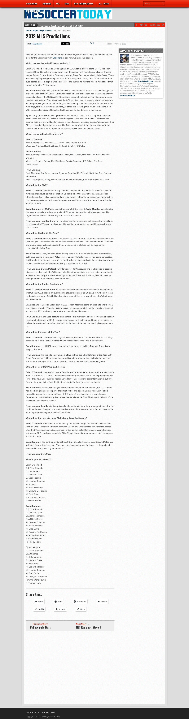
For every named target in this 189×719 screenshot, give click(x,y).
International (33, 11)
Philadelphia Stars (40, 627)
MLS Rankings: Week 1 (88, 627)
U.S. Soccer (104, 3)
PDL (57, 3)
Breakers (47, 3)
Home (28, 30)
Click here (57, 58)
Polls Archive (33, 712)
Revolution (31, 3)
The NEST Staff (48, 712)
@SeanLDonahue (127, 95)
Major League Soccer (42, 30)
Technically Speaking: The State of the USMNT (61, 24)
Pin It (92, 43)
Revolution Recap (145, 81)
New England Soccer (83, 3)
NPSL (67, 3)
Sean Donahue (36, 44)
